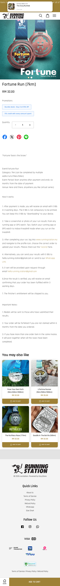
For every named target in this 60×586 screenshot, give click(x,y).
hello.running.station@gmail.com (22, 271)
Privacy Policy (30, 500)
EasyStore (43, 476)
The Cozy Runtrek (23, 6)
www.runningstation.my (46, 239)
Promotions (7, 100)
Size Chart (30, 510)
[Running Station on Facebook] (22, 528)
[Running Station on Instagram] (30, 528)
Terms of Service (30, 496)
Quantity (6, 122)
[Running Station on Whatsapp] (38, 528)
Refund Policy (30, 503)
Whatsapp (30, 507)
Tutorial (43, 247)
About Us (30, 492)
